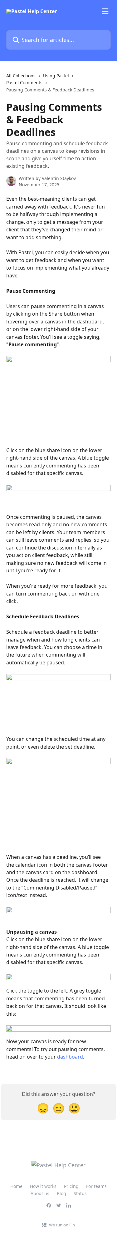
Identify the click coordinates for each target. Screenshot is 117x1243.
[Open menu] (105, 11)
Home (16, 1186)
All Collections (21, 76)
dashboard (70, 1056)
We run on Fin (62, 1225)
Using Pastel (56, 76)
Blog (61, 1193)
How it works (43, 1186)
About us (40, 1193)
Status (80, 1193)
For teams (96, 1186)
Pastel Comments (24, 82)
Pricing (71, 1186)
